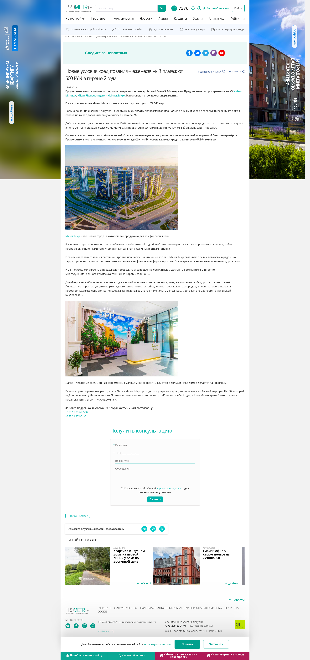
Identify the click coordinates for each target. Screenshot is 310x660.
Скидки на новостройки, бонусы (88, 29)
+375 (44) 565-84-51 (127, 621)
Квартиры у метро (195, 29)
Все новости (236, 600)
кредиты (180, 18)
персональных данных (170, 488)
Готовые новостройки (130, 29)
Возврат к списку (78, 515)
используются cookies (157, 644)
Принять (187, 644)
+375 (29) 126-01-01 (189, 625)
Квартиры (98, 18)
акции (163, 18)
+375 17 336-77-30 (76, 412)
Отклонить (216, 644)
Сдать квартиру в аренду (230, 29)
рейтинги (238, 18)
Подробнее (142, 583)
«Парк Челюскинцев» (91, 95)
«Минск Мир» (116, 95)
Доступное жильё (163, 29)
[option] (110, 566)
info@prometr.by (106, 631)
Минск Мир (72, 236)
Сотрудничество (125, 608)
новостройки (75, 18)
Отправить (155, 499)
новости (146, 18)
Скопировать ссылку (209, 71)
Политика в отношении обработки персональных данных (181, 608)
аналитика (216, 18)
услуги (198, 18)
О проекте (104, 608)
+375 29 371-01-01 (76, 416)
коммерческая (123, 18)
